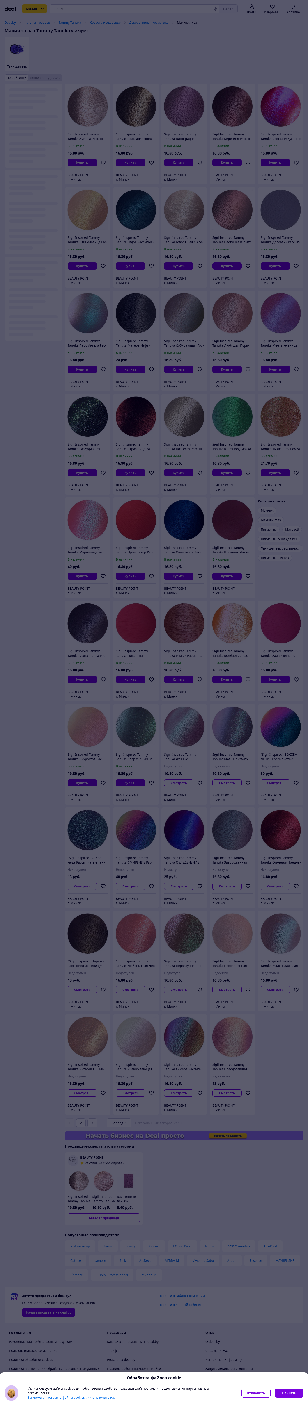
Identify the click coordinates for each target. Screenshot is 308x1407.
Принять (289, 1393)
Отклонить (256, 1393)
